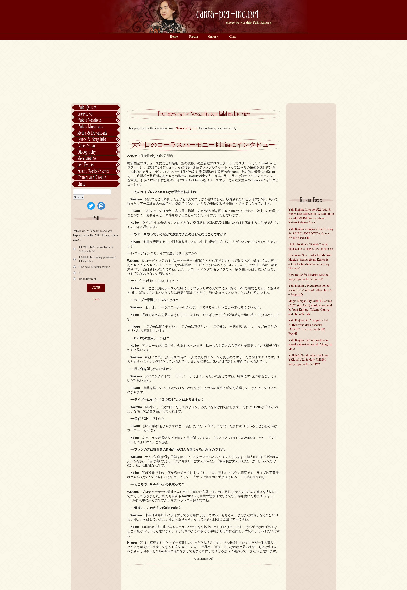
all (80, 273)
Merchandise (87, 158)
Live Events (86, 165)
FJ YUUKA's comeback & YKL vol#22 (96, 249)
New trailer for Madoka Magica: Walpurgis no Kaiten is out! (308, 277)
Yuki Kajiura (87, 107)
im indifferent (87, 279)
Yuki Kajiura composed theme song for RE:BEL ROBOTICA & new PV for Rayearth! (310, 233)
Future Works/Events (93, 171)
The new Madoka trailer (94, 267)
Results (96, 299)
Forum (193, 36)
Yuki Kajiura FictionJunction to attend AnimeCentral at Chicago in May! (310, 344)
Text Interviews (171, 114)
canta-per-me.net (227, 14)
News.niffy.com (187, 128)
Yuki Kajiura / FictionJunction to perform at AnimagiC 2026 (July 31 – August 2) (310, 289)
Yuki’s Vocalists (89, 120)
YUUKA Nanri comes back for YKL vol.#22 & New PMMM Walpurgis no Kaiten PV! (308, 359)
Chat (232, 36)
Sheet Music (87, 146)
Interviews (85, 114)
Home (174, 36)
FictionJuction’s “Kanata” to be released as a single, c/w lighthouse (310, 246)
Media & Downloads (92, 133)
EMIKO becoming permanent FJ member (97, 259)
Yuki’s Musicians (90, 127)
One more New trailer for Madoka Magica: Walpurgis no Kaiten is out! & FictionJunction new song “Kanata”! (310, 261)
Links (81, 184)
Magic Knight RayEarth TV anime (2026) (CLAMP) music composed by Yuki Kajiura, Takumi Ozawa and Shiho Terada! (310, 307)
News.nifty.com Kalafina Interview (220, 114)
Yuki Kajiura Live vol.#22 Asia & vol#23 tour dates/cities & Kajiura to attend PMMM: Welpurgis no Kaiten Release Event (311, 216)
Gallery (213, 36)
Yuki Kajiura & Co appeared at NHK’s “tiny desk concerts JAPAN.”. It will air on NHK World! (308, 326)
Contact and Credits (92, 177)
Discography (87, 152)
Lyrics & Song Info (92, 139)
